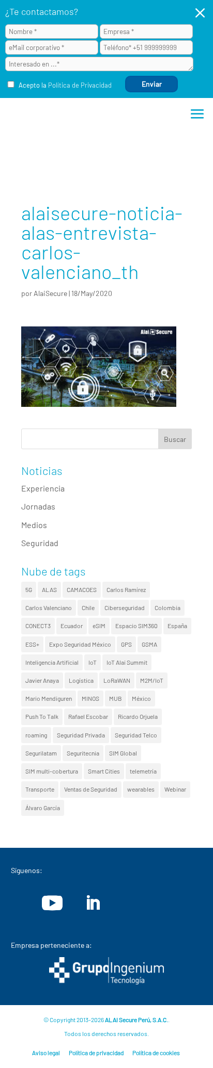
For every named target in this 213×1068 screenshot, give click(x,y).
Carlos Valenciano (48, 607)
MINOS (90, 698)
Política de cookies (156, 1052)
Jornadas (38, 506)
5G (28, 589)
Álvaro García (42, 807)
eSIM (99, 625)
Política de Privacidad (80, 85)
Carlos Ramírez (126, 589)
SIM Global (123, 753)
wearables (141, 789)
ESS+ (32, 644)
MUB (115, 698)
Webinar (175, 789)
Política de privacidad (96, 1052)
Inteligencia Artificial (52, 662)
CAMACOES (82, 589)
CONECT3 (38, 625)
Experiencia (43, 488)
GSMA (149, 644)
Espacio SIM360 (136, 625)
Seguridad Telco (136, 734)
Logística (81, 680)
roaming (36, 734)
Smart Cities (104, 771)
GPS (126, 644)
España (177, 625)
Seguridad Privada (81, 734)
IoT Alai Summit (126, 662)
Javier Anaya (42, 680)
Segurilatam (41, 753)
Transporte (39, 789)
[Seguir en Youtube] (52, 903)
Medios (34, 525)
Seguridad (39, 543)
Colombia (167, 607)
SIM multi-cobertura (51, 771)
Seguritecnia (83, 753)
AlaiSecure (50, 293)
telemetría (143, 771)
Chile (88, 607)
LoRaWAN (116, 680)
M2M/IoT (151, 680)
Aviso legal (46, 1052)
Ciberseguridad (124, 607)
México (141, 698)
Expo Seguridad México (80, 644)
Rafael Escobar (88, 716)
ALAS (49, 589)
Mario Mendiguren (48, 698)
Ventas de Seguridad (90, 789)
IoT (92, 662)
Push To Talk (41, 716)
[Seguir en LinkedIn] (92, 903)
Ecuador (71, 625)
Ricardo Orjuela (138, 716)
